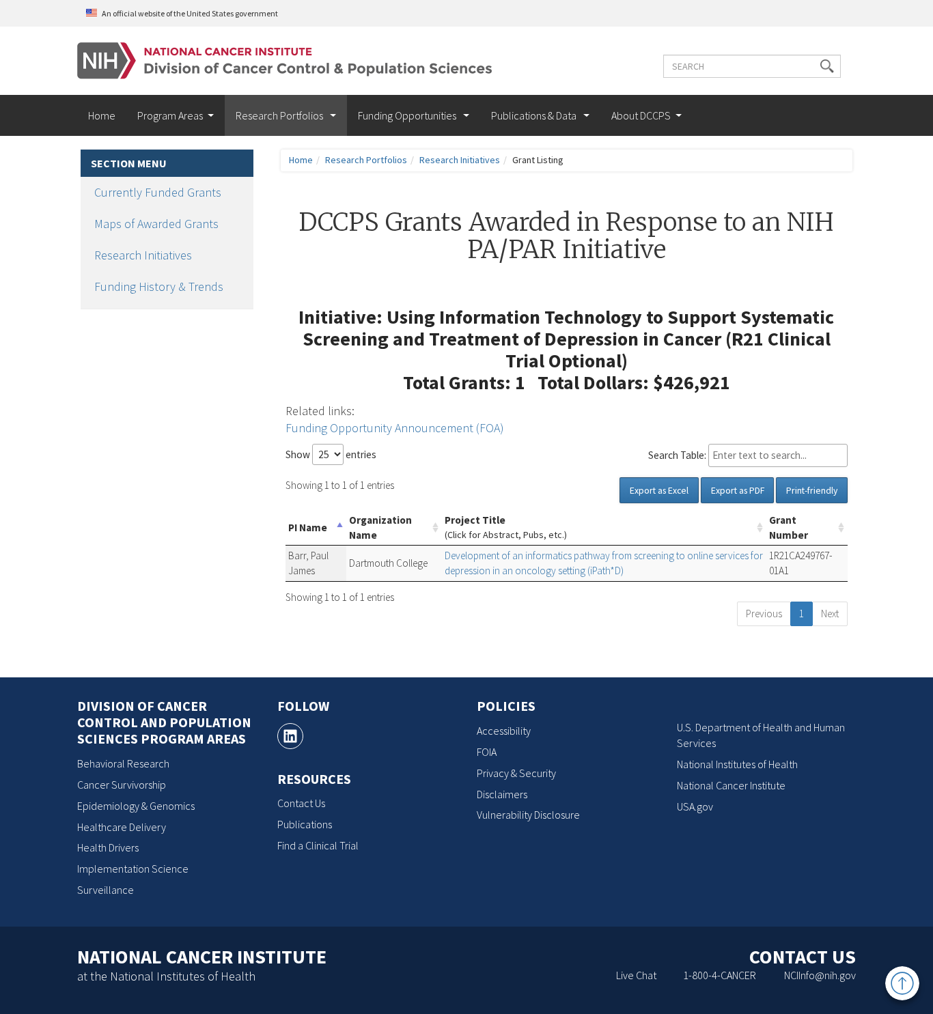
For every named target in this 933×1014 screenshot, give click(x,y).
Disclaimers (502, 794)
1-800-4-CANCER (719, 975)
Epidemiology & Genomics (136, 806)
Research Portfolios (280, 115)
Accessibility (504, 730)
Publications (304, 824)
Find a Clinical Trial (318, 845)
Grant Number (788, 527)
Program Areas (170, 115)
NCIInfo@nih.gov (820, 975)
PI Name (307, 527)
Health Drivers (108, 847)
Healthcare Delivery (121, 827)
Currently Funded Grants (157, 192)
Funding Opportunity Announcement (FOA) (395, 428)
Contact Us (301, 803)
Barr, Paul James (308, 563)
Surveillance (105, 890)
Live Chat (636, 975)
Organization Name (380, 527)
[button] (827, 66)
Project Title (506, 527)
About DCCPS (641, 115)
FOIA (487, 752)
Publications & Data (535, 115)
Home (101, 115)
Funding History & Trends (158, 286)
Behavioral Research (123, 763)
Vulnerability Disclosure (528, 814)
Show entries (331, 454)
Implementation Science (133, 868)
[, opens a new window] (290, 736)
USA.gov (695, 806)
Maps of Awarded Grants (156, 223)
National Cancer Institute (731, 785)
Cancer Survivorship (121, 784)
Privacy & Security (516, 773)
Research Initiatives (143, 255)
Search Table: (677, 455)
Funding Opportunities (408, 115)
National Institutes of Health (737, 764)
